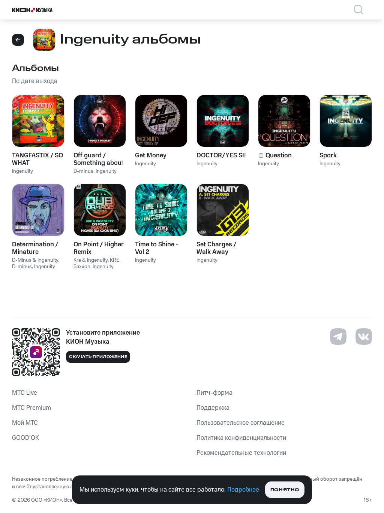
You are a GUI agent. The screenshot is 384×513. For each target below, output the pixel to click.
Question (279, 155)
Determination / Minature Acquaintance (35, 248)
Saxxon (82, 266)
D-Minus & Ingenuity (35, 260)
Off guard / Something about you (99, 159)
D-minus (83, 171)
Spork (328, 155)
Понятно (284, 490)
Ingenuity (22, 171)
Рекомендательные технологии (241, 452)
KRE (114, 260)
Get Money (150, 155)
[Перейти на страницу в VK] (364, 336)
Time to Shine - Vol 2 (156, 248)
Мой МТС (25, 422)
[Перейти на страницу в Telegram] (338, 336)
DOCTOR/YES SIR (222, 155)
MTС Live (24, 392)
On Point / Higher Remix (99, 248)
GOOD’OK (25, 437)
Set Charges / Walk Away (216, 248)
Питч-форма (214, 392)
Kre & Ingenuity (91, 260)
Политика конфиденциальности (241, 437)
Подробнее (243, 489)
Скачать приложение (98, 356)
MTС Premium (31, 407)
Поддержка (213, 407)
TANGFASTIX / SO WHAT (37, 159)
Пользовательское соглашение (240, 422)
